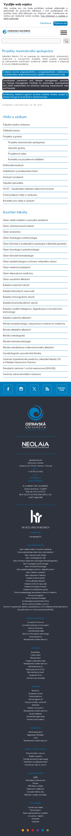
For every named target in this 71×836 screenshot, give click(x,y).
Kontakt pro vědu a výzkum (35, 765)
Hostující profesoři (13, 177)
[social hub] (61, 389)
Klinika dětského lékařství (17, 330)
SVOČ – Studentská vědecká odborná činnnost (28, 189)
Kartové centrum (35, 637)
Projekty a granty (12, 136)
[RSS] (47, 389)
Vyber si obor (35, 655)
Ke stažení (36, 819)
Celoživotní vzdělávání (35, 789)
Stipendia (35, 705)
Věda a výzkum (15, 117)
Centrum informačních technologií (35, 634)
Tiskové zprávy (35, 810)
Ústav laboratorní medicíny (18, 273)
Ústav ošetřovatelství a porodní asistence (25, 220)
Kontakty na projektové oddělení (26, 159)
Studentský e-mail (35, 694)
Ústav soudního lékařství (16, 279)
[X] (34, 389)
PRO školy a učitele (35, 786)
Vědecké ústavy (11, 130)
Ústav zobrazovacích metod (18, 226)
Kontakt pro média (35, 807)
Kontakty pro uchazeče (36, 678)
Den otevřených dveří (35, 672)
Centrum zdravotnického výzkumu (22, 374)
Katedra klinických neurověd (18, 291)
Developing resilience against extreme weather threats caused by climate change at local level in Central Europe (35, 95)
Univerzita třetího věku (35, 792)
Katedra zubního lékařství (17, 318)
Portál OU (35, 691)
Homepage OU (35, 537)
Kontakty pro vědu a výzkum (18, 201)
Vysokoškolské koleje (35, 631)
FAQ (35, 738)
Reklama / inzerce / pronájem (35, 795)
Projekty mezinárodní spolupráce (26, 142)
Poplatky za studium (36, 708)
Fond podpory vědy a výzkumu (20, 195)
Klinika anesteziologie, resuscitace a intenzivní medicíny (34, 324)
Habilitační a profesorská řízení (20, 171)
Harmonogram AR (35, 699)
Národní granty (16, 148)
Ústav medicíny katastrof (16, 267)
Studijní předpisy (35, 714)
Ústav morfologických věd (35, 558)
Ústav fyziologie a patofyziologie (21, 249)
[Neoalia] (35, 445)
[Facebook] (8, 389)
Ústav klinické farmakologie (18, 255)
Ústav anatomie (11, 232)
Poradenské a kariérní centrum (35, 639)
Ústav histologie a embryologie (20, 238)
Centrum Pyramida (35, 628)
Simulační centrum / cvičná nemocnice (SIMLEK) (29, 368)
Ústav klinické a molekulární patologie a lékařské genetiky (35, 244)
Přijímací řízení (35, 658)
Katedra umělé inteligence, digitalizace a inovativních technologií (32, 310)
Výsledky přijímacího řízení (35, 661)
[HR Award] (35, 519)
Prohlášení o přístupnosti (35, 780)
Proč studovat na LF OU (35, 669)
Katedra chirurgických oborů (18, 297)
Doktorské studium (13, 165)
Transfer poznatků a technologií (35, 759)
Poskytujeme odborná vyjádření (35, 813)
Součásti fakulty (15, 212)
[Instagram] (21, 389)
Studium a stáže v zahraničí (35, 702)
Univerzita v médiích (35, 816)
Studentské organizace (35, 716)
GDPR (35, 777)
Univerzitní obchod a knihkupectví (35, 625)
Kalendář (35, 822)
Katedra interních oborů (16, 285)
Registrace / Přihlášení (35, 735)
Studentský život (35, 675)
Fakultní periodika (13, 183)
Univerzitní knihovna (35, 622)
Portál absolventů (35, 732)
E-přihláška (35, 652)
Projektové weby (17, 154)
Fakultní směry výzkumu (16, 124)
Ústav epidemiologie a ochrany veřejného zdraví (30, 261)
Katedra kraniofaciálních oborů (20, 303)
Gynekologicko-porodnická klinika (22, 353)
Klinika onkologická (14, 335)
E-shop (35, 783)
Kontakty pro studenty (35, 719)
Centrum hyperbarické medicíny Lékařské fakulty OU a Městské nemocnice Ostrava (32, 361)
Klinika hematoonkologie (17, 341)
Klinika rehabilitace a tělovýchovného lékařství (28, 347)
